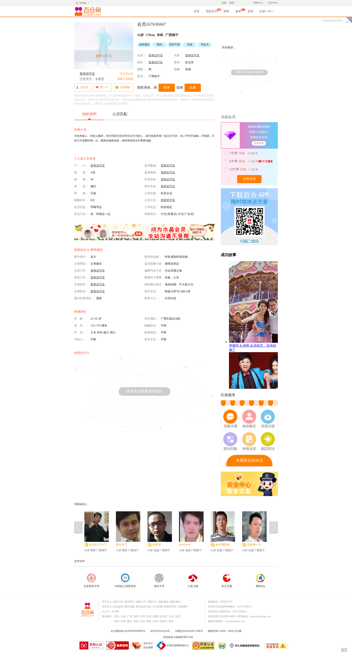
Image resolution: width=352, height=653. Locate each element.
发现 (250, 11)
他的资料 (89, 114)
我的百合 (211, 12)
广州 (129, 616)
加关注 (84, 87)
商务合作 (118, 601)
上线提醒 (124, 87)
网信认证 (203, 645)
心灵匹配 (120, 114)
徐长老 (156, 544)
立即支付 (249, 179)
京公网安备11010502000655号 (128, 631)
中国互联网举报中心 (178, 645)
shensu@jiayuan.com (260, 616)
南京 (129, 621)
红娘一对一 (267, 11)
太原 (149, 616)
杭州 (116, 621)
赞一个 (104, 87)
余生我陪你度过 (225, 544)
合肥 (177, 616)
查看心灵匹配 (125, 78)
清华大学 (159, 586)
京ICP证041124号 (160, 631)
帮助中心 (258, 2)
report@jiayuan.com (235, 621)
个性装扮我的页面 (332, 20)
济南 (123, 621)
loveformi (184, 544)
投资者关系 (170, 606)
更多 (171, 621)
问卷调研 (182, 606)
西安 (149, 621)
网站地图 (129, 606)
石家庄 (163, 621)
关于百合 (107, 601)
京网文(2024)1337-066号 (189, 631)
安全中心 (273, 2)
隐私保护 (175, 601)
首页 (196, 11)
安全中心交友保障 (148, 645)
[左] (78, 528)
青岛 (136, 621)
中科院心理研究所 (125, 586)
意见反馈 (118, 606)
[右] (273, 528)
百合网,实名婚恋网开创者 (88, 11)
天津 (142, 616)
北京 (116, 616)
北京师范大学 (91, 586)
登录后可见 (87, 73)
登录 (231, 2)
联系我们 (129, 601)
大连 (171, 616)
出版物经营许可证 (183, 637)
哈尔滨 (163, 616)
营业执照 (168, 637)
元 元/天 (244, 153)
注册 (223, 2)
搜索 (226, 11)
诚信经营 (222, 645)
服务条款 (164, 601)
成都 (155, 616)
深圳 (136, 616)
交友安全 (107, 606)
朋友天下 (121, 544)
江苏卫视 (193, 586)
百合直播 (157, 606)
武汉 (142, 621)
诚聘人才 (141, 601)
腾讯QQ (260, 586)
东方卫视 (226, 586)
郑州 (155, 621)
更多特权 (259, 143)
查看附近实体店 (249, 460)
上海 (123, 616)
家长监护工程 (143, 606)
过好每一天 (254, 544)
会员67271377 (97, 544)
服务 (238, 12)
